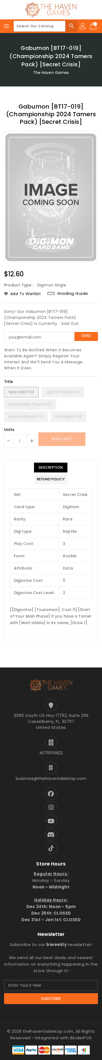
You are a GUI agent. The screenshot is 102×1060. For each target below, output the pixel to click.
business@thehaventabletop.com (51, 778)
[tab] (50, 467)
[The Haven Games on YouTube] (51, 821)
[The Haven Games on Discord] (51, 834)
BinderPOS (81, 1038)
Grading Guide (72, 293)
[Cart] (93, 26)
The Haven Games (51, 72)
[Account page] (83, 26)
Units (9, 430)
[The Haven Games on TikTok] (51, 848)
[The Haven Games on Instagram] (51, 807)
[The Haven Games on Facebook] (51, 793)
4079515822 (51, 753)
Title (8, 381)
